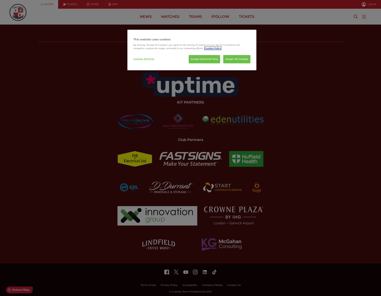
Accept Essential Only (204, 59)
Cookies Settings (143, 58)
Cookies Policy (213, 48)
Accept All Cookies (236, 59)
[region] (191, 50)
